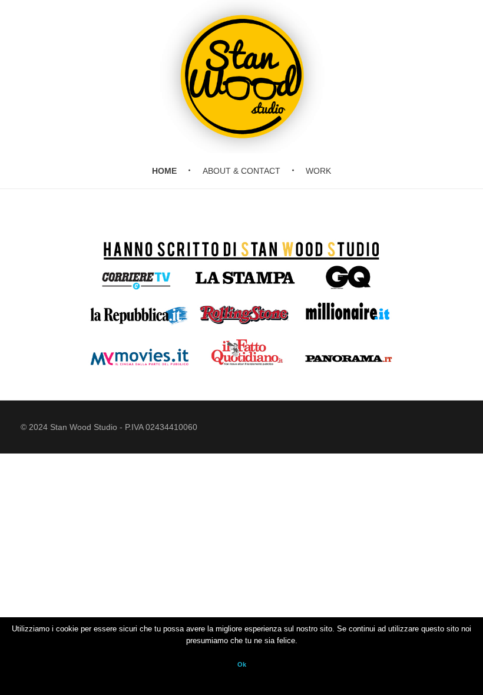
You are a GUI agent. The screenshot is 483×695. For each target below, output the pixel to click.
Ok (241, 664)
